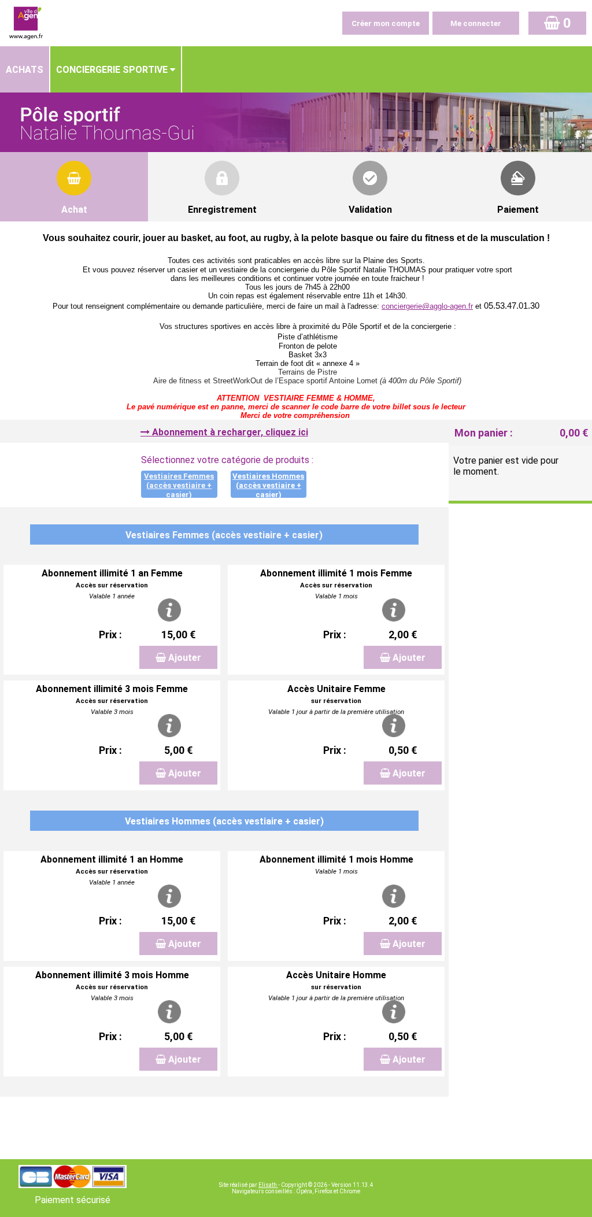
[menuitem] (25, 69)
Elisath (268, 1185)
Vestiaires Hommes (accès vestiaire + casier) (268, 485)
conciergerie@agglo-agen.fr (427, 306)
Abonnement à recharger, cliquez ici (230, 432)
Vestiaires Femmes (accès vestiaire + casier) (179, 485)
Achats (24, 69)
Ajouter (184, 657)
